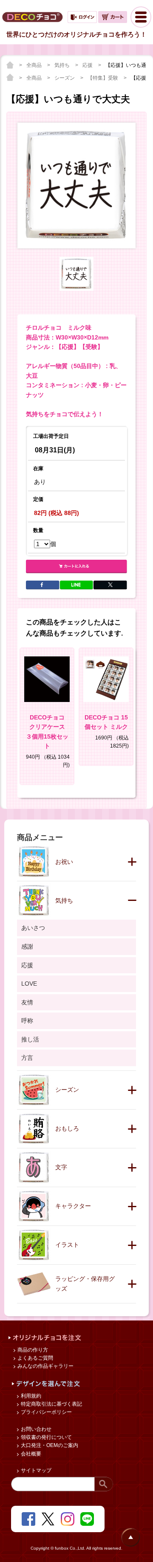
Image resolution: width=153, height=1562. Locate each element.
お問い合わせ (35, 1429)
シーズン (65, 78)
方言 (27, 1057)
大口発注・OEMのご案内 (49, 1445)
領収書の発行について (46, 1437)
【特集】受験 (103, 78)
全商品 (34, 65)
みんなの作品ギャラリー (45, 1366)
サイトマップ (35, 1470)
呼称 (27, 1020)
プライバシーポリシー (46, 1412)
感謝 (27, 946)
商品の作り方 (32, 1350)
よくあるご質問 (34, 1358)
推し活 (30, 1039)
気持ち (62, 65)
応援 (88, 65)
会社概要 (30, 1454)
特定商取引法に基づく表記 (51, 1404)
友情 (27, 1002)
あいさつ (33, 927)
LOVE (29, 983)
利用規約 (30, 1396)
